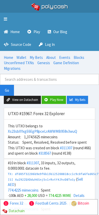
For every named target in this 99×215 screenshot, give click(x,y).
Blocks (79, 57)
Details (79, 195)
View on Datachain (24, 100)
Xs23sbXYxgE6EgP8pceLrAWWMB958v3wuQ (42, 131)
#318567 (45, 153)
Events (64, 57)
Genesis (43, 62)
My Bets (36, 57)
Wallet (21, 57)
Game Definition (66, 62)
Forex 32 (16, 203)
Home (8, 57)
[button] (5, 19)
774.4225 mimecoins (23, 190)
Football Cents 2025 (51, 203)
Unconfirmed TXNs (19, 62)
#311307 (66, 147)
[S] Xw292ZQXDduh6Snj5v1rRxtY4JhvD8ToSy (41, 179)
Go (7, 90)
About (51, 57)
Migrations (12, 68)
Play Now (55, 100)
